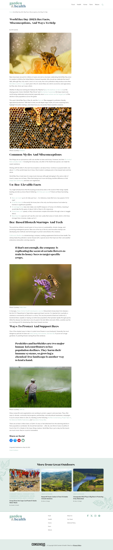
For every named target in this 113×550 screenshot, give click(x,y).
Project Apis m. (66, 417)
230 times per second (43, 192)
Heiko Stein (22, 307)
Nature (50, 530)
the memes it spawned (48, 92)
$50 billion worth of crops (17, 84)
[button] (102, 4)
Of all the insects (17, 202)
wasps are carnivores (16, 180)
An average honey (17, 207)
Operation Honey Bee (39, 420)
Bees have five (16, 216)
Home (11, 12)
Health (50, 519)
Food (49, 515)
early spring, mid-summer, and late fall (42, 333)
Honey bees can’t (17, 211)
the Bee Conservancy (54, 417)
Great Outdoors (13, 450)
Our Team (70, 519)
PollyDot (22, 150)
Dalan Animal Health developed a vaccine (30, 311)
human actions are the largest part (55, 94)
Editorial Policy (71, 523)
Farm (49, 526)
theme (40, 100)
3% (14, 170)
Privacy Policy (77, 545)
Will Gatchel (14, 30)
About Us (69, 515)
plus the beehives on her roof (54, 90)
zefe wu (21, 409)
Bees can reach (17, 198)
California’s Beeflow (15, 235)
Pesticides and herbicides (31, 344)
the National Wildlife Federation (19, 420)
